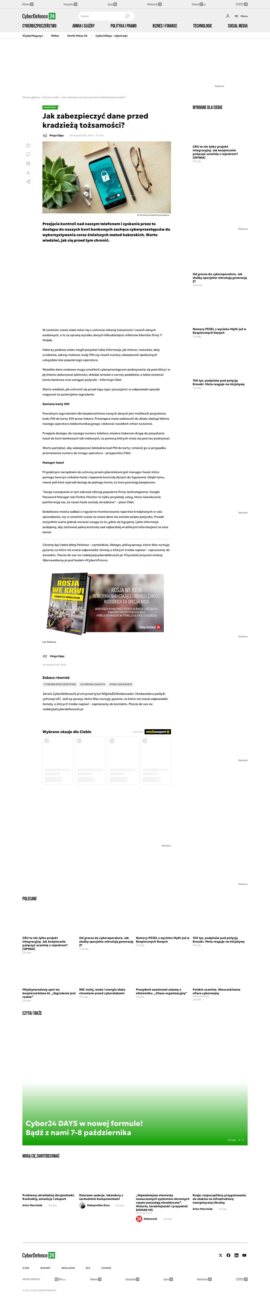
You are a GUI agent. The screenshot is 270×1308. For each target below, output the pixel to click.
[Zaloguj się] (228, 16)
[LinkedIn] (236, 1255)
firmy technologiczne (133, 492)
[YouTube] (244, 1255)
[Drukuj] (28, 163)
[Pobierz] (28, 172)
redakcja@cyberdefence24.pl (62, 709)
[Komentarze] (28, 154)
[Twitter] (220, 1255)
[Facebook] (228, 1255)
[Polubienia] (28, 145)
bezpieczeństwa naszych (99, 413)
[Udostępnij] (28, 182)
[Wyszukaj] (127, 16)
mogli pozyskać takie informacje (98, 349)
